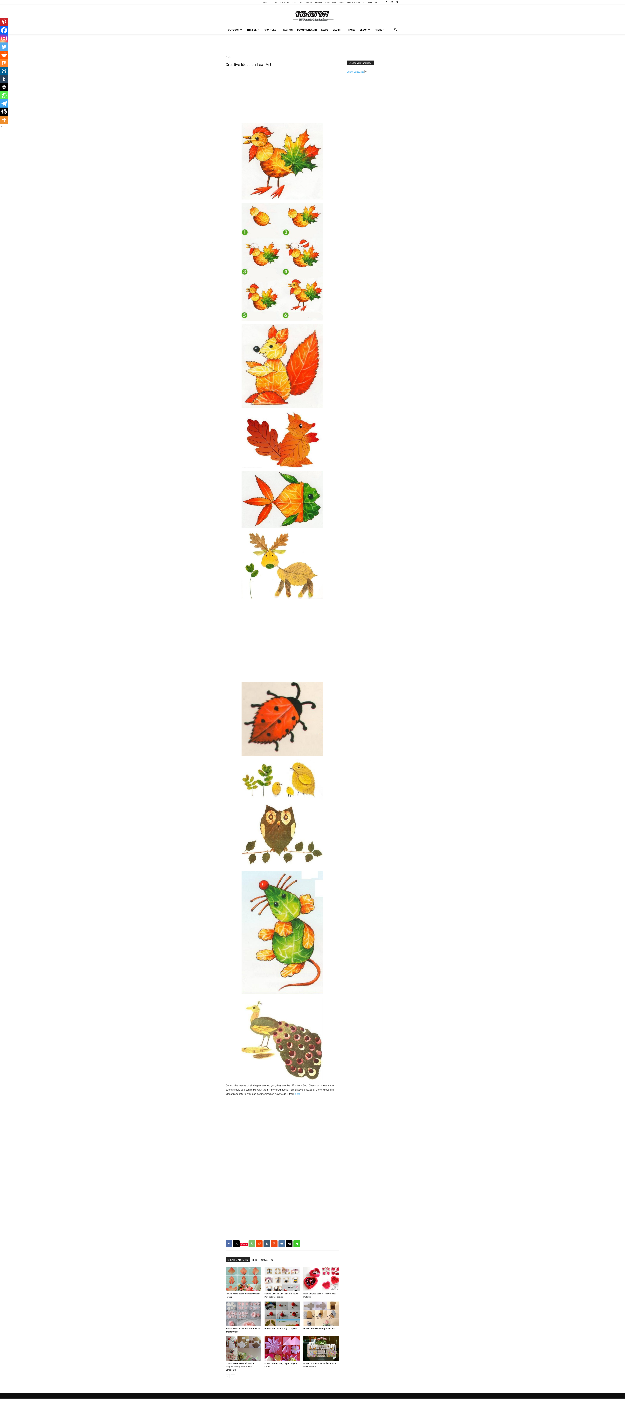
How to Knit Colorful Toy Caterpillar (280, 1328)
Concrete (274, 2)
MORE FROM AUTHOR (263, 1260)
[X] (236, 1243)
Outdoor (233, 29)
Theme (378, 29)
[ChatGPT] (4, 112)
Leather (309, 2)
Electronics (284, 2)
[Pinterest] (397, 2)
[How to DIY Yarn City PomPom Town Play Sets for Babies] (282, 1279)
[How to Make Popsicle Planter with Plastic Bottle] (321, 1348)
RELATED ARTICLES (238, 1260)
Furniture (270, 29)
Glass (301, 2)
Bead (265, 2)
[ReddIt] (259, 1243)
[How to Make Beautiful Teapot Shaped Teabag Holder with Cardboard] (243, 1348)
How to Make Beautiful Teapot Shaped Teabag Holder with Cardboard (240, 1366)
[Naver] (296, 1243)
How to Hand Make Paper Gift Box (319, 1328)
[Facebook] (386, 2)
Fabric (294, 2)
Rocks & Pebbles (353, 2)
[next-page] (233, 1376)
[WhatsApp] (252, 1243)
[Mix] (4, 63)
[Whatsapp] (4, 95)
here (297, 1093)
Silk (364, 2)
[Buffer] (4, 87)
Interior (252, 29)
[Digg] (4, 71)
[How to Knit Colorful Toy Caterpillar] (282, 1313)
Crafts (337, 29)
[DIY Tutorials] (312, 15)
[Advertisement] (312, 45)
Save (245, 1244)
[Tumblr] (4, 79)
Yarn (377, 2)
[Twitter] (4, 46)
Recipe (324, 29)
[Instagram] (391, 2)
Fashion (288, 29)
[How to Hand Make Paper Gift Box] (321, 1313)
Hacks (351, 29)
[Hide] (1, 127)
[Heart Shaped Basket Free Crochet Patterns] (321, 1279)
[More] (4, 120)
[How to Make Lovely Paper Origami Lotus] (282, 1348)
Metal (327, 2)
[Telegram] (4, 103)
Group (363, 29)
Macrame (318, 2)
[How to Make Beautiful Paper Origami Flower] (243, 1279)
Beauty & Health (307, 29)
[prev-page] (228, 1376)
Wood (370, 2)
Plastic (341, 2)
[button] (395, 30)
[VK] (281, 1243)
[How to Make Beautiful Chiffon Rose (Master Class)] (243, 1313)
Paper (334, 2)
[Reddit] (4, 55)
